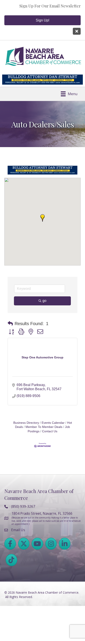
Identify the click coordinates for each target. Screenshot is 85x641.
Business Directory (26, 422)
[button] (42, 217)
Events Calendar (53, 422)
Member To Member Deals (44, 427)
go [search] (44, 301)
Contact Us (49, 431)
